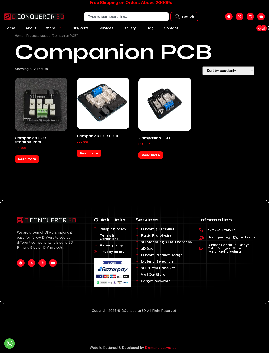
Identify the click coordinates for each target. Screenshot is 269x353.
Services (106, 28)
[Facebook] (21, 263)
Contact (171, 28)
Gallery (129, 28)
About (30, 28)
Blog (150, 28)
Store (50, 28)
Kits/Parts (80, 28)
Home (9, 28)
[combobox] (126, 16)
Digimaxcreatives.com (162, 347)
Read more (27, 159)
